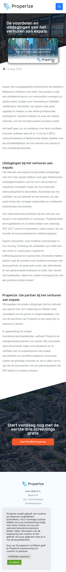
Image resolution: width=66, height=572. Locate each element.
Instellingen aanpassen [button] (18, 556)
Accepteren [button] (14, 562)
